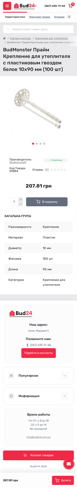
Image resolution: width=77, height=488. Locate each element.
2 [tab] (37, 144)
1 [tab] (33, 144)
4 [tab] (44, 144)
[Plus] (20, 199)
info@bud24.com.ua (38, 437)
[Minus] (20, 204)
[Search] (7, 29)
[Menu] (7, 6)
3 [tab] (40, 144)
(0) (47, 169)
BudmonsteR (17, 162)
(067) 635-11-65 (55, 5)
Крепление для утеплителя (51, 38)
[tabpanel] (38, 108)
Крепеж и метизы (20, 38)
